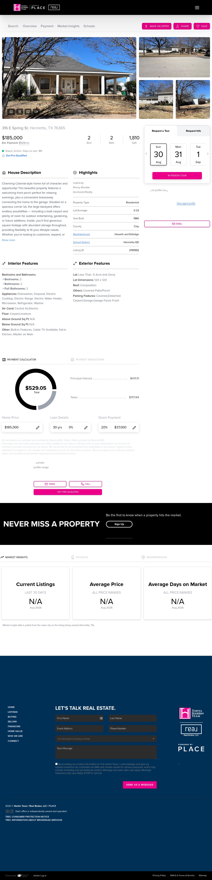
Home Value (15, 731)
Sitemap (203, 875)
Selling (12, 721)
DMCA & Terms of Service (182, 875)
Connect (13, 741)
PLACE (52, 806)
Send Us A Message (139, 784)
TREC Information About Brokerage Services (33, 820)
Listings (13, 712)
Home (11, 707)
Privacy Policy (159, 875)
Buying (12, 716)
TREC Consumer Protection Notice (27, 816)
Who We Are (15, 736)
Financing (14, 726)
